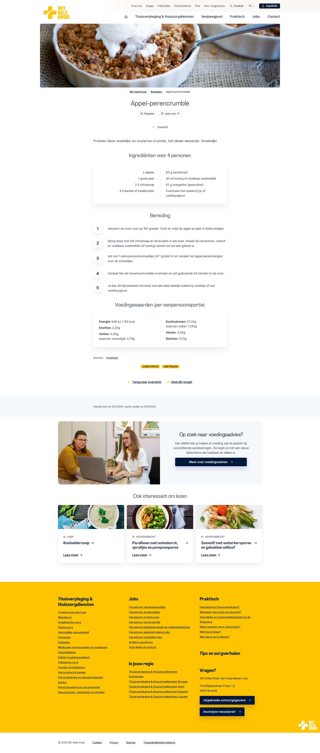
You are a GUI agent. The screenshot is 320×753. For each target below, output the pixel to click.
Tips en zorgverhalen (220, 653)
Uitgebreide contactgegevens (224, 700)
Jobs (133, 599)
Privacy (114, 742)
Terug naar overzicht (146, 382)
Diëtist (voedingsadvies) (74, 657)
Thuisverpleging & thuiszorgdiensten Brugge (158, 681)
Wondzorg (65, 617)
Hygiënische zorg (69, 622)
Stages (150, 6)
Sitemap (131, 742)
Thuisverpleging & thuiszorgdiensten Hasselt (158, 691)
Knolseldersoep (68, 507)
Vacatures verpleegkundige (147, 607)
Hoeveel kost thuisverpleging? (220, 607)
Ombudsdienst (182, 6)
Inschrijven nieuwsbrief (219, 711)
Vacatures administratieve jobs (149, 632)
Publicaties (164, 6)
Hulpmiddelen (67, 652)
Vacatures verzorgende (144, 622)
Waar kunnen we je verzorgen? (220, 626)
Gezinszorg (65, 627)
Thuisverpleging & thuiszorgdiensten (76, 601)
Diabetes (64, 642)
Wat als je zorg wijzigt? (215, 636)
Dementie (64, 637)
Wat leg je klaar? (210, 631)
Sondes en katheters (71, 667)
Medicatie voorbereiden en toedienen (83, 647)
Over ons (136, 6)
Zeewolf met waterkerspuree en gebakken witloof (224, 509)
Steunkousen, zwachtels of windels (81, 692)
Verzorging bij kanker (72, 672)
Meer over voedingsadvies (208, 462)
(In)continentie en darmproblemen (80, 677)
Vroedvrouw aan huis (72, 612)
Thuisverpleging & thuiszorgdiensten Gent (156, 686)
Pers (197, 6)
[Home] (126, 16)
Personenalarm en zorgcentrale (79, 687)
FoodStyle (112, 357)
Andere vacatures (141, 642)
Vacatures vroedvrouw (144, 617)
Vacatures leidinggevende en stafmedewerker (159, 627)
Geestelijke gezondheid (73, 632)
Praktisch (209, 599)
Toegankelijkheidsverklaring (159, 742)
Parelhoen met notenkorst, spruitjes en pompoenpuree (153, 509)
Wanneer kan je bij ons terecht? (220, 612)
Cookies (97, 742)
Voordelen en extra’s (142, 647)
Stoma (62, 682)
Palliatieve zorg (68, 662)
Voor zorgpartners (214, 6)
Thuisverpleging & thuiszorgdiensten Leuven (158, 696)
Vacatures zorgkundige (144, 612)
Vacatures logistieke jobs (145, 637)
